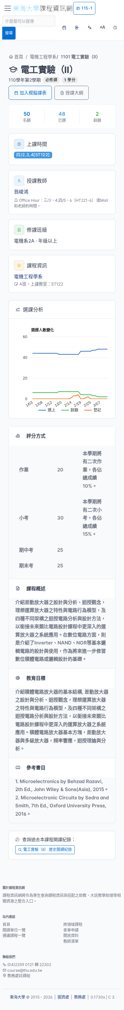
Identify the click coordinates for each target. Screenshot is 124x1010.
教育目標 (35, 678)
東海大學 (17, 997)
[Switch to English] (89, 27)
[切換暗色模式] (115, 27)
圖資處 (63, 997)
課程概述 (35, 588)
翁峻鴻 (21, 192)
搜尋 (9, 33)
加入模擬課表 (33, 92)
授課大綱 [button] (74, 92)
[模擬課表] (64, 27)
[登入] (77, 27)
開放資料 (71, 935)
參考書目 (35, 768)
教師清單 (71, 941)
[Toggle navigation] (8, 8)
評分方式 (35, 436)
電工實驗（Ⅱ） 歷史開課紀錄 (47, 849)
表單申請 (71, 930)
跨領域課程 (72, 924)
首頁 (18, 56)
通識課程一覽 (14, 935)
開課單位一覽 (14, 930)
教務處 (80, 997)
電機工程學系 (43, 56)
